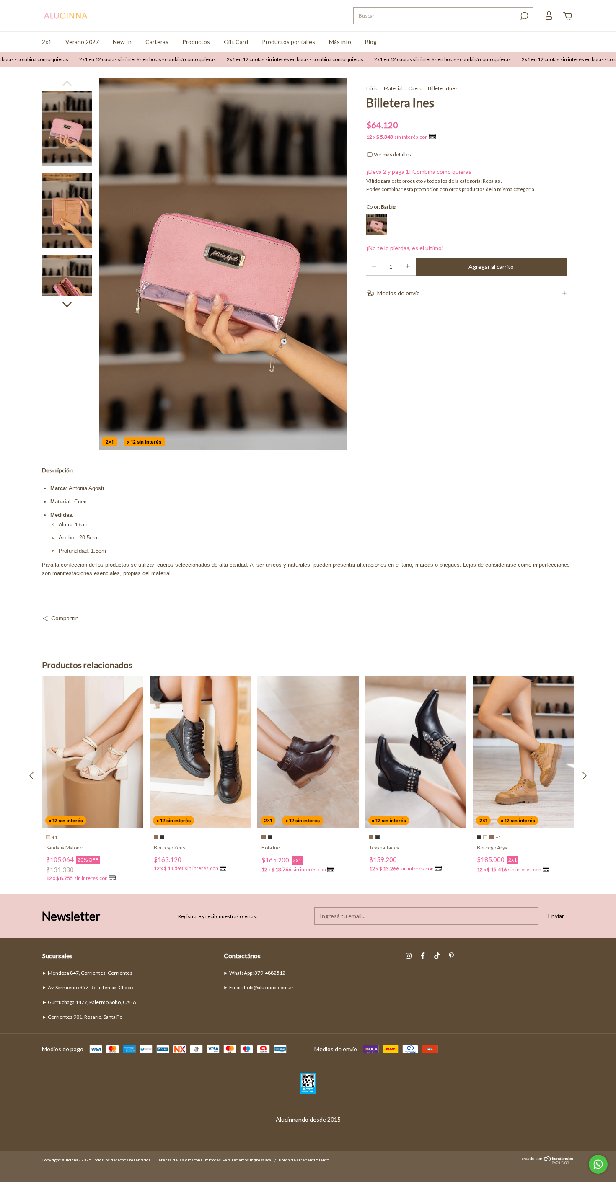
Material (393, 88)
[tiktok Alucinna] (437, 955)
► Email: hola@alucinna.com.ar (258, 987)
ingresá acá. (261, 1159)
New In (122, 41)
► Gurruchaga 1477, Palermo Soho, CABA (89, 1002)
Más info (340, 41)
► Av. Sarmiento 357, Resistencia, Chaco (87, 987)
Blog (371, 41)
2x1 (47, 41)
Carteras (156, 41)
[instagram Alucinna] (408, 955)
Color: (381, 207)
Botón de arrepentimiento (304, 1159)
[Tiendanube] (548, 1161)
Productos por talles (288, 41)
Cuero (415, 88)
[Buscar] (523, 16)
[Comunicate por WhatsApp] (598, 1164)
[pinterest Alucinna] (451, 955)
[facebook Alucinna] (422, 955)
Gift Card (236, 41)
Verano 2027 (82, 41)
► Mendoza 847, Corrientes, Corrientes (87, 973)
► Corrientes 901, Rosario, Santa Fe (82, 1017)
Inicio (372, 88)
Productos (196, 41)
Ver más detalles (392, 154)
